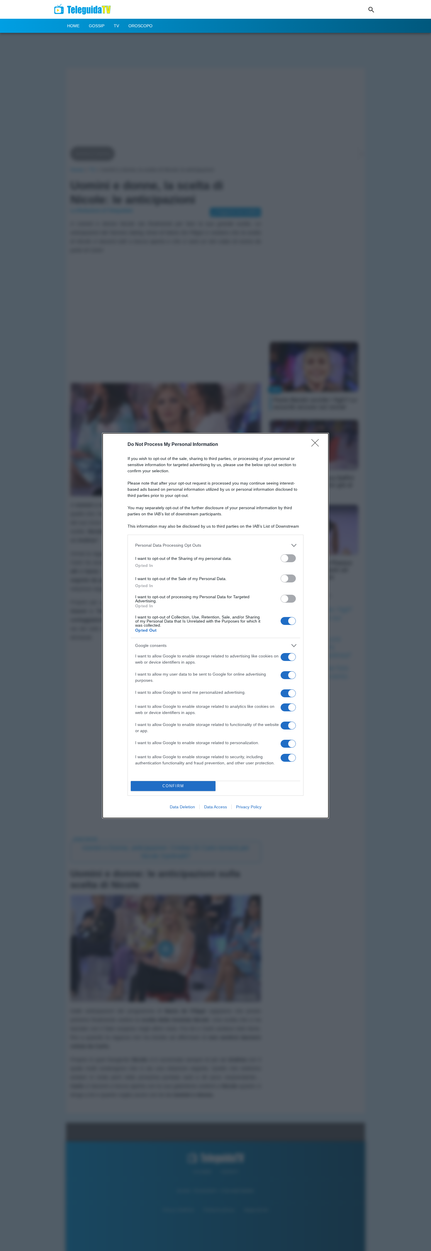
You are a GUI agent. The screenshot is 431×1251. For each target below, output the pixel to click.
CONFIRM (173, 786)
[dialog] (215, 625)
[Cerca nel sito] (371, 9)
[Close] (317, 444)
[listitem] (215, 545)
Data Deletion (182, 807)
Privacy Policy (249, 807)
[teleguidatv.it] (84, 9)
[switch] (288, 558)
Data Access (215, 807)
